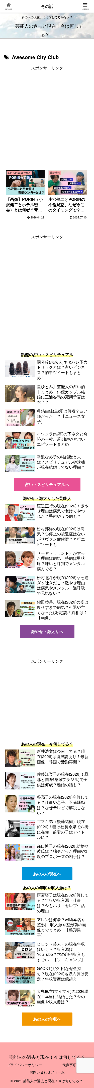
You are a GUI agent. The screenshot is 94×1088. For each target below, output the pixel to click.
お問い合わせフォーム (47, 1071)
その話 (47, 6)
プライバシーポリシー (24, 1064)
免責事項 (69, 1064)
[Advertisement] (47, 118)
